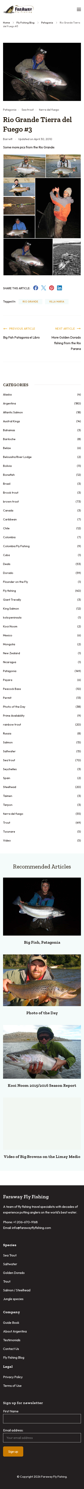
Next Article (65, 328)
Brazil (6, 484)
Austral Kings (11, 421)
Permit (7, 698)
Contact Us (11, 1349)
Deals (6, 564)
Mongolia (9, 644)
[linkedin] (59, 289)
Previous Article (22, 328)
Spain (6, 778)
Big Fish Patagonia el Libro (21, 337)
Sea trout (28, 109)
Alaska (7, 394)
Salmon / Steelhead (16, 1290)
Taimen (7, 796)
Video (7, 840)
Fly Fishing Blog (13, 1357)
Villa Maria (56, 301)
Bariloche (9, 439)
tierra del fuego (49, 109)
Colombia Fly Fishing (16, 546)
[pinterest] (51, 289)
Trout (6, 822)
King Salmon (11, 608)
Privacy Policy (13, 1377)
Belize (7, 448)
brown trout (11, 501)
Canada (8, 510)
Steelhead (9, 787)
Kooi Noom (10, 626)
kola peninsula (12, 617)
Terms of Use (12, 1386)
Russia (7, 733)
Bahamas (9, 430)
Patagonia (9, 109)
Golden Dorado (14, 1273)
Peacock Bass (12, 689)
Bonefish (9, 475)
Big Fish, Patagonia (42, 942)
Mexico (7, 635)
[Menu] (79, 9)
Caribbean (10, 519)
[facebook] (35, 289)
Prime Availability (13, 715)
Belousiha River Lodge (17, 457)
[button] (24, 166)
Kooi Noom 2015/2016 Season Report (42, 1085)
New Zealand (11, 653)
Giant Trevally (12, 599)
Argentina (9, 403)
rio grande (30, 301)
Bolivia (7, 466)
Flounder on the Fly (15, 582)
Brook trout (10, 492)
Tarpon (7, 805)
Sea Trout (10, 1255)
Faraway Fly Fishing (54, 1476)
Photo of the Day (14, 707)
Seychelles (10, 769)
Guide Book (11, 1323)
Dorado (8, 573)
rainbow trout (12, 724)
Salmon (8, 742)
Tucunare (9, 831)
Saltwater (9, 751)
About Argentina (15, 1331)
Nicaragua (9, 662)
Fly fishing (9, 591)
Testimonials (11, 1340)
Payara (7, 680)
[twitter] (43, 289)
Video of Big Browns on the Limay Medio (42, 1156)
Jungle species (13, 1299)
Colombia (9, 537)
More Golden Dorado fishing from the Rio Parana (66, 343)
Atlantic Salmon (13, 412)
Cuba (6, 555)
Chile (6, 528)
